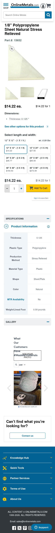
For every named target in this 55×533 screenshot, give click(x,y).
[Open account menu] (43, 5)
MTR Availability (15, 299)
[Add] (21, 188)
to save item (41, 198)
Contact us (27, 435)
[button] (49, 7)
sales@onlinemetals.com (28, 521)
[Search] (48, 14)
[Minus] (7, 188)
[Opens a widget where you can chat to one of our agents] (41, 527)
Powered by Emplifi (28, 407)
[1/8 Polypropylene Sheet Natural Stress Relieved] (12, 94)
